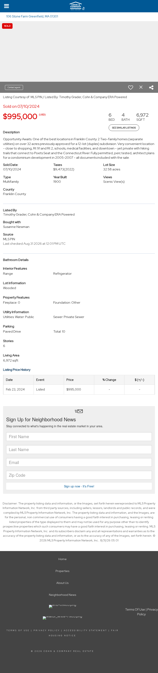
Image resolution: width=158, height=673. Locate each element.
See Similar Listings (124, 127)
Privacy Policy (47, 630)
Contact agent (14, 87)
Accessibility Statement (85, 630)
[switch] (130, 87)
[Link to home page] (79, 6)
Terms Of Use (18, 630)
